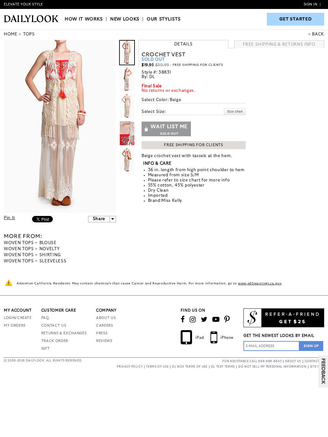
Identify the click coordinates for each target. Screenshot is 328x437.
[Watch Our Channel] (216, 319)
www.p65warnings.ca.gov (259, 283)
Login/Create (18, 318)
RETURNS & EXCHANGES (63, 333)
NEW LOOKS (124, 19)
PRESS (101, 333)
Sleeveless (53, 261)
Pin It (9, 218)
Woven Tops (19, 243)
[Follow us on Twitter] (204, 319)
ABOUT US (106, 318)
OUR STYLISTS (164, 19)
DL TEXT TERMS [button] (223, 366)
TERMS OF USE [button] (157, 366)
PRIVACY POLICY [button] (130, 366)
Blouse (48, 243)
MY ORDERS (15, 325)
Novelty (49, 249)
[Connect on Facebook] (183, 319)
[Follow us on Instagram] (193, 319)
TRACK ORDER (54, 341)
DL (152, 77)
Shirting (50, 255)
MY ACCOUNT (18, 310)
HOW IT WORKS (84, 19)
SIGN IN (310, 4)
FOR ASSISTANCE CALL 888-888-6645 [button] (252, 361)
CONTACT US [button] (314, 361)
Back (318, 34)
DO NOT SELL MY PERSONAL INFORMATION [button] (272, 366)
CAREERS (104, 325)
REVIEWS (104, 341)
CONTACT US (53, 325)
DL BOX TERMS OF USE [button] (189, 366)
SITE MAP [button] (317, 366)
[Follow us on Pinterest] (227, 319)
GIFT (45, 348)
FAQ (45, 318)
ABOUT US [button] (293, 361)
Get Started (295, 19)
